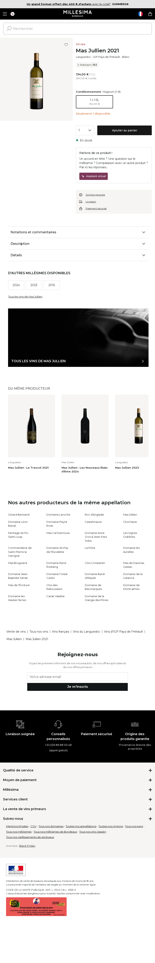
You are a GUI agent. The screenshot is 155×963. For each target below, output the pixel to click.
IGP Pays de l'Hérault (106, 56)
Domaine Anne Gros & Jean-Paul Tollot (96, 536)
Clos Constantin (95, 563)
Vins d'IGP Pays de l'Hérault (123, 631)
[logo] (77, 14)
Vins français (60, 631)
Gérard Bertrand (18, 514)
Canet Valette (55, 596)
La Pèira (90, 547)
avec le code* (68, 4)
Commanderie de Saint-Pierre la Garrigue (20, 551)
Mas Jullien (130, 514)
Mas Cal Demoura (58, 532)
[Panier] (150, 13)
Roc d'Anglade (94, 514)
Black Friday (27, 845)
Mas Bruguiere (17, 563)
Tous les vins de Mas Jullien (25, 296)
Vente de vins (16, 631)
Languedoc (83, 56)
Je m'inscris (77, 687)
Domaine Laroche (58, 514)
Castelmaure (93, 521)
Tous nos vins (38, 631)
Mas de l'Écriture (19, 585)
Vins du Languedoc (86, 631)
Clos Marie (130, 521)
